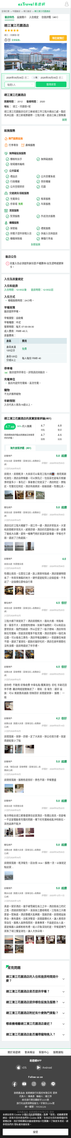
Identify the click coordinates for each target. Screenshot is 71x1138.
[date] (20, 77)
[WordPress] (43, 1084)
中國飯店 (16, 11)
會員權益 (30, 1052)
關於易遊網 (14, 1052)
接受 (35, 1132)
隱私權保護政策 (21, 1124)
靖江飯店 (27, 11)
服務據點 (58, 1052)
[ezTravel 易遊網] (35, 4)
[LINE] (53, 1084)
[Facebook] (14, 1084)
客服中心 (44, 1052)
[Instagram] (34, 1084)
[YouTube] (24, 1084)
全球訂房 (5, 11)
